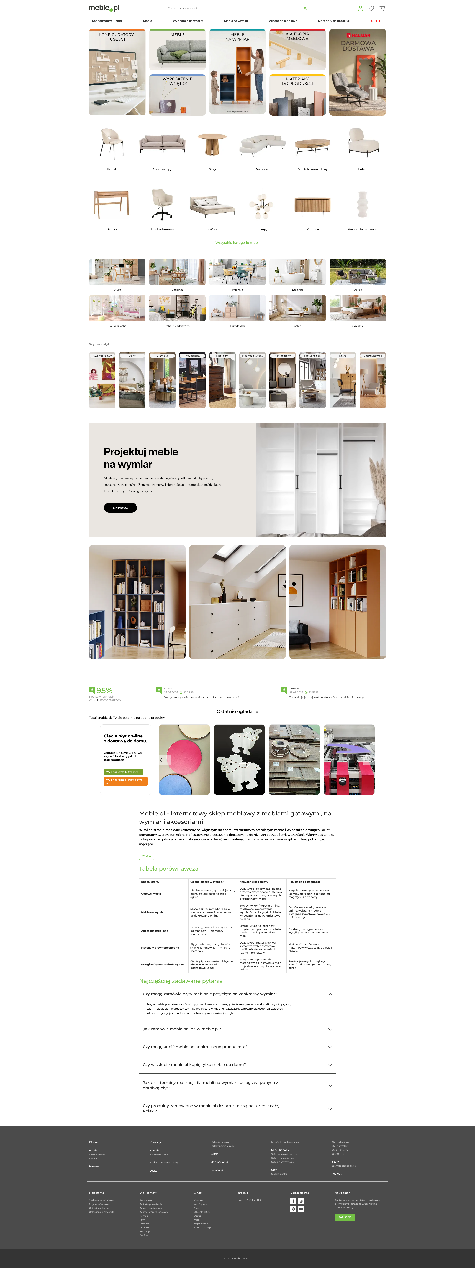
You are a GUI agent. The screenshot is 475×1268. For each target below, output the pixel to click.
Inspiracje (145, 1231)
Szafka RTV (338, 1153)
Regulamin (146, 1200)
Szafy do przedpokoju (344, 1165)
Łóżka (153, 1170)
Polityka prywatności (151, 1204)
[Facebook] (293, 1201)
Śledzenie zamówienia (101, 1200)
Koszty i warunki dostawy (154, 1212)
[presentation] (335, 72)
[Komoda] (237, 602)
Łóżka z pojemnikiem (222, 1146)
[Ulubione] (371, 8)
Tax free (144, 1235)
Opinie (197, 1215)
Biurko (93, 1142)
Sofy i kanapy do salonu (284, 1154)
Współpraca (200, 1204)
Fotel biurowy (97, 1154)
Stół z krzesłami (340, 1146)
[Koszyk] (382, 8)
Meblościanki (219, 1162)
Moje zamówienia (99, 1204)
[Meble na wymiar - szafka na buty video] (237, 71)
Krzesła (154, 1150)
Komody (155, 1142)
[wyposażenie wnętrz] (177, 94)
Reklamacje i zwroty (151, 1208)
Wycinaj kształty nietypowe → (124, 781)
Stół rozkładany (340, 1142)
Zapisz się (345, 1217)
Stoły (274, 1169)
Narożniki (216, 1170)
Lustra (214, 1153)
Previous (164, 760)
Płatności (145, 1223)
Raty (142, 1219)
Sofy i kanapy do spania (284, 1158)
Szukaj (305, 8)
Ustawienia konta (99, 1208)
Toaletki (337, 1173)
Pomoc (144, 1215)
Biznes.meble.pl (202, 1227)
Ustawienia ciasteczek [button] (101, 1212)
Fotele (93, 1150)
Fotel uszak (95, 1158)
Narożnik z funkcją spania (285, 1142)
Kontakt (198, 1200)
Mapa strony (201, 1223)
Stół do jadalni (279, 1174)
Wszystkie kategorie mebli (237, 243)
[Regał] (137, 602)
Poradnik (145, 1227)
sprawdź (120, 507)
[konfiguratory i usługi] (117, 72)
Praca (197, 1208)
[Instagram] (301, 1201)
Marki (197, 1219)
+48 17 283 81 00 (251, 1200)
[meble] (177, 49)
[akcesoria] (297, 49)
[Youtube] (301, 1209)
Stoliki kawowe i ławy (164, 1162)
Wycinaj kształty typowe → (124, 772)
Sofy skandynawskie (282, 1161)
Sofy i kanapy (280, 1150)
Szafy (335, 1161)
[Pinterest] (293, 1209)
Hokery (94, 1166)
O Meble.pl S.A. (202, 1212)
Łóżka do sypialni (219, 1142)
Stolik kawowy (340, 1149)
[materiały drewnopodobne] (297, 94)
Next (370, 760)
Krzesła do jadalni (159, 1154)
